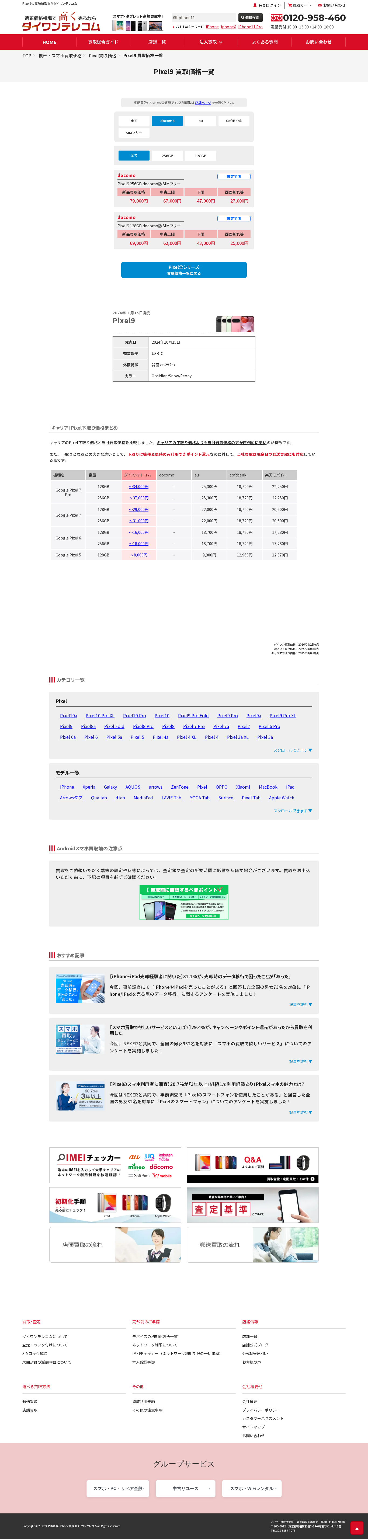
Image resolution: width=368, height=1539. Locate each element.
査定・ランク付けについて (45, 1345)
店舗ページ (203, 102)
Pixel (202, 787)
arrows (155, 787)
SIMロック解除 (34, 1353)
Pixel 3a (265, 737)
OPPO (222, 787)
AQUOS (133, 787)
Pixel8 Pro (143, 726)
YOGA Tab (200, 797)
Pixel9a (254, 715)
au (201, 120)
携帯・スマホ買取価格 (60, 55)
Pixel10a (68, 715)
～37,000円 (138, 497)
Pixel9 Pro (227, 715)
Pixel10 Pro (134, 715)
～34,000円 (138, 486)
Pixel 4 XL (186, 737)
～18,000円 (138, 543)
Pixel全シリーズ (184, 270)
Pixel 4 (211, 737)
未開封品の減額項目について (46, 1362)
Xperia (89, 787)
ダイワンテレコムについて (45, 1336)
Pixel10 (162, 715)
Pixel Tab (251, 797)
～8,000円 (138, 555)
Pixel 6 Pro (269, 726)
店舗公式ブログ (255, 1345)
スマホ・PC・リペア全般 (118, 1488)
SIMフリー (134, 132)
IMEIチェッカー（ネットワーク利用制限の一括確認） (177, 1353)
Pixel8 (168, 726)
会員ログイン (269, 5)
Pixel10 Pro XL (100, 715)
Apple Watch (281, 797)
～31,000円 (138, 520)
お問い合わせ (334, 5)
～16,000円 (138, 532)
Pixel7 (244, 726)
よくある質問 (265, 42)
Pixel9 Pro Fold (193, 715)
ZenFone (180, 787)
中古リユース (186, 1488)
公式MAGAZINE (255, 1353)
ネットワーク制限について (155, 1345)
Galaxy (110, 787)
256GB (167, 155)
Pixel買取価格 (102, 55)
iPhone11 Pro (250, 26)
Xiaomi (243, 787)
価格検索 (252, 17)
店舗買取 (29, 1410)
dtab (120, 797)
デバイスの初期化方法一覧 (155, 1336)
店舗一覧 (157, 42)
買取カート (302, 5)
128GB (200, 155)
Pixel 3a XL (238, 737)
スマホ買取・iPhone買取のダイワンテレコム (71, 1526)
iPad (290, 787)
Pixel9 (66, 726)
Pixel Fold (114, 726)
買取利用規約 (143, 1401)
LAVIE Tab (171, 797)
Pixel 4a (160, 737)
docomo (167, 120)
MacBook (268, 787)
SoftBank (234, 120)
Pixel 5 (137, 737)
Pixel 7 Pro (194, 726)
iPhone (212, 26)
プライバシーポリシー (261, 1410)
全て (134, 120)
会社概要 (249, 1401)
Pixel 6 (91, 737)
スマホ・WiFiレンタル (251, 1488)
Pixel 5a (114, 737)
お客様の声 (251, 1362)
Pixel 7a (221, 726)
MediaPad (143, 797)
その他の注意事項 (147, 1410)
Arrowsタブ (71, 797)
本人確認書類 (143, 1362)
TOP (26, 55)
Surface (225, 797)
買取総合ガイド (103, 42)
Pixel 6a (68, 737)
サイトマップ (253, 1427)
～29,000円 (138, 509)
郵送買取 (29, 1401)
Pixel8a (88, 726)
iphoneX (228, 26)
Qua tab (99, 797)
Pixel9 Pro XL (283, 715)
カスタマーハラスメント (263, 1418)
